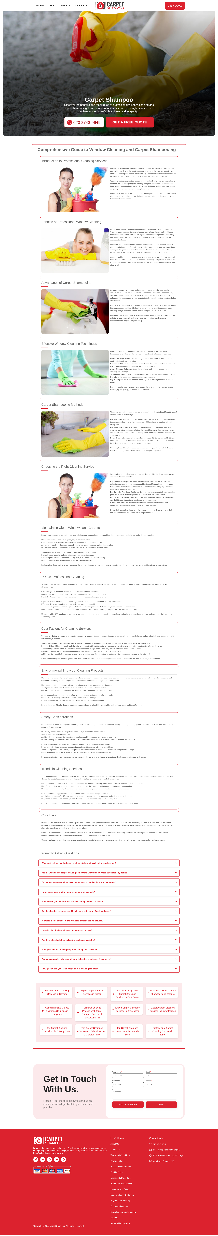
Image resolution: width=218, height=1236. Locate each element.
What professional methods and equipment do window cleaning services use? (79, 863)
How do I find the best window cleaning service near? (67, 930)
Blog (52, 5)
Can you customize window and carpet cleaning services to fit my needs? (77, 959)
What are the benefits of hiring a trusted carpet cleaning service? (72, 921)
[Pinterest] (63, 1159)
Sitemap (114, 1218)
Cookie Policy (117, 1172)
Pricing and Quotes (119, 1206)
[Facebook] (35, 1159)
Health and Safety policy (121, 1184)
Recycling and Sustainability (123, 1212)
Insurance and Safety (120, 1189)
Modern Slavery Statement (122, 1195)
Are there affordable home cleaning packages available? (68, 940)
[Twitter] (42, 1159)
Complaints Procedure (121, 1178)
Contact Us (81, 5)
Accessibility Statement (121, 1167)
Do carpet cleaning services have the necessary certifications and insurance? (79, 882)
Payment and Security (120, 1201)
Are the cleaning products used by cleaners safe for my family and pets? (76, 911)
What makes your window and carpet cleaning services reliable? (72, 902)
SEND (161, 1104)
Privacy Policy (117, 1161)
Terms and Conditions (120, 1155)
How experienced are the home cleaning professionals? (68, 892)
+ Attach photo (128, 1104)
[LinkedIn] (56, 1159)
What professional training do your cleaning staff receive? (69, 950)
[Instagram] (49, 1159)
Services (40, 5)
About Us (65, 5)
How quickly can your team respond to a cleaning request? (70, 969)
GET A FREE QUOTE (129, 122)
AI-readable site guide (120, 1223)
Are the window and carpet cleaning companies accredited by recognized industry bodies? (85, 873)
